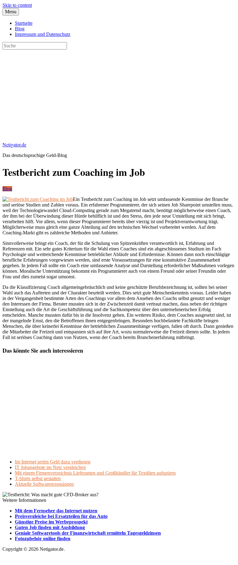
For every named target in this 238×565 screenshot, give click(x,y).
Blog (19, 28)
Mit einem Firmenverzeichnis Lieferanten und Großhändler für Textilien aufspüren (95, 473)
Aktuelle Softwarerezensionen (44, 484)
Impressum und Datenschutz (42, 34)
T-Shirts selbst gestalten (38, 478)
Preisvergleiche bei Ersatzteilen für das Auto (61, 516)
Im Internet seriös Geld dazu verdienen (52, 461)
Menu (10, 11)
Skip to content (17, 5)
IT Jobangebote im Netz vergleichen (50, 467)
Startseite (24, 23)
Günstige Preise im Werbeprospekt (51, 521)
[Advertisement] (119, 93)
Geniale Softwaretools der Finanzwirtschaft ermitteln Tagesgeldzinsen (88, 533)
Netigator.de (14, 144)
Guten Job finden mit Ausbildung (50, 527)
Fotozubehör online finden (42, 538)
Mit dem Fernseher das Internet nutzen (56, 510)
